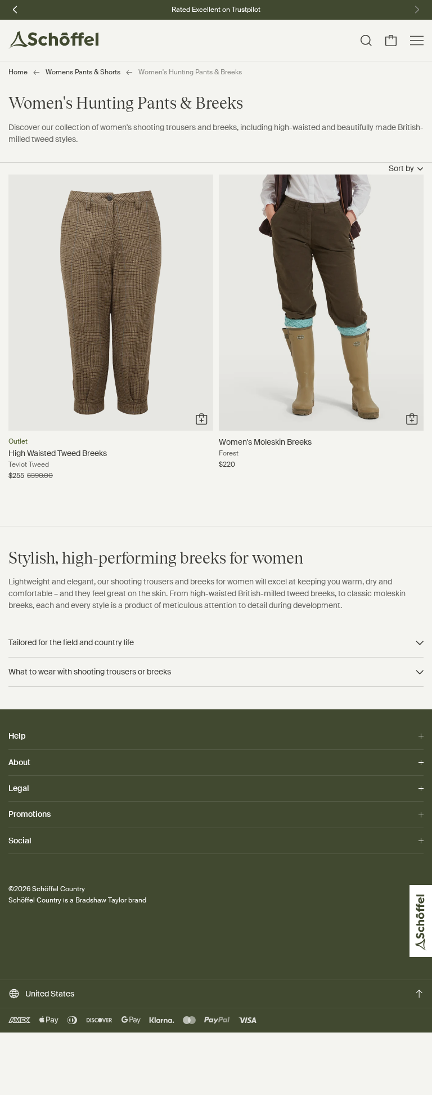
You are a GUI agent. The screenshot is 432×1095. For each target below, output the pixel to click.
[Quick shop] (201, 419)
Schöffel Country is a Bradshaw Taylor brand (77, 900)
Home (18, 72)
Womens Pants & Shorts (83, 72)
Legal (18, 788)
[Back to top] (419, 993)
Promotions (29, 814)
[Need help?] (411, 1071)
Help (17, 736)
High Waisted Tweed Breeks (57, 453)
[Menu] (416, 40)
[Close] (25, 1067)
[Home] (53, 40)
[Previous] (15, 8)
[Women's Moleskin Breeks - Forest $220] (321, 303)
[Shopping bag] (391, 40)
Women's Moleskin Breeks (265, 442)
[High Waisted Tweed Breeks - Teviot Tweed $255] (110, 303)
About (19, 762)
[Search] (366, 40)
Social (20, 840)
